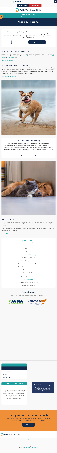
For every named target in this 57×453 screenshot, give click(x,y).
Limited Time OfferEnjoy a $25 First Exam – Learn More (28, 15)
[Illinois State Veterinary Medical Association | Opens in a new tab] (37, 301)
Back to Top (49, 442)
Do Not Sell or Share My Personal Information (21, 442)
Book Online (23, 5)
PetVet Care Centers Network (31, 447)
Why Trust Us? (29, 153)
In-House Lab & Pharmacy (28, 255)
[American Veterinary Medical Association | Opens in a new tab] (16, 301)
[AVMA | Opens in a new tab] (18, 2)
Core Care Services (7, 60)
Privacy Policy (7, 442)
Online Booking (28, 279)
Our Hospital (6, 368)
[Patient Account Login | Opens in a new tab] (43, 387)
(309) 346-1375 (40, 1)
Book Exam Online (20, 42)
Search (40, 442)
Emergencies (35, 5)
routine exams (29, 56)
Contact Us (28, 424)
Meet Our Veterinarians (9, 76)
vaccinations (39, 56)
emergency (11, 57)
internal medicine (50, 56)
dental (3, 57)
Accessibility (35, 442)
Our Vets (5, 374)
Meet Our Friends (7, 377)
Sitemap (44, 442)
